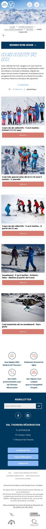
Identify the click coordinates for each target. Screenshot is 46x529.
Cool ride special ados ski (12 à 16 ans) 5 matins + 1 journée (22, 178)
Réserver (23, 135)
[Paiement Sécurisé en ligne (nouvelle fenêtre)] (34, 359)
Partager (3, 35)
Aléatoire (19, 89)
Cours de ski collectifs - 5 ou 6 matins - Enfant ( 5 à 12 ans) (21, 128)
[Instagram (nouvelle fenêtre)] (28, 416)
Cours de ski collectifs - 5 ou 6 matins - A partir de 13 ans (22, 227)
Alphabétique (31, 89)
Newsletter (23, 399)
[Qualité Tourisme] (34, 522)
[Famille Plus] (11, 522)
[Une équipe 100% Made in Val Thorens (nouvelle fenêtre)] (12, 359)
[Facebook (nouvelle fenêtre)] (18, 416)
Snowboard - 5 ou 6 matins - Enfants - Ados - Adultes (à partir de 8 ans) (20, 276)
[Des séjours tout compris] (34, 379)
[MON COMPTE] (29, 4)
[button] (36, 4)
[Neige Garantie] (34, 514)
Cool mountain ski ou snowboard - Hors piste (21, 325)
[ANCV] (11, 514)
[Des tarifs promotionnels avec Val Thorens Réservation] (12, 379)
